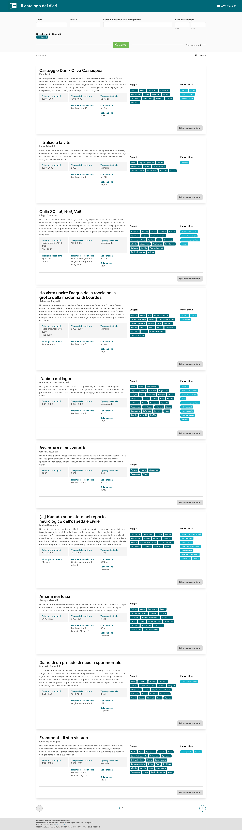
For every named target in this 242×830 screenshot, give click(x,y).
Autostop (134, 470)
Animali (141, 387)
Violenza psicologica (157, 331)
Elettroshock (135, 534)
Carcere (172, 232)
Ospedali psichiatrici (166, 542)
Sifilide (167, 546)
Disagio (193, 315)
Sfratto (144, 331)
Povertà (159, 327)
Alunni (133, 682)
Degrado (153, 682)
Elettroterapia (148, 534)
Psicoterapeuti (187, 407)
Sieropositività (187, 752)
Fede (159, 323)
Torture (196, 558)
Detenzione (135, 236)
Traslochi (185, 419)
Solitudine (159, 98)
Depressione (152, 90)
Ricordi (133, 698)
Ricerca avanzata (194, 45)
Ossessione (154, 403)
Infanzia (134, 244)
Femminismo (164, 90)
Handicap (161, 686)
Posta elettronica (187, 94)
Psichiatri (164, 403)
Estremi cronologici (184, 19)
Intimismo (185, 163)
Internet (184, 90)
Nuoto (144, 403)
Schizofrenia (146, 625)
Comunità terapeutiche (139, 756)
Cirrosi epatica (152, 387)
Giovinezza (168, 240)
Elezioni (134, 686)
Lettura (154, 399)
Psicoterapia (147, 407)
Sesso (145, 772)
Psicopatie (163, 171)
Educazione (163, 682)
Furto (158, 764)
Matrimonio (156, 94)
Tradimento (135, 102)
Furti (159, 240)
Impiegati (161, 395)
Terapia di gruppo (188, 415)
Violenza (151, 252)
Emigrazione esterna (158, 236)
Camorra (185, 315)
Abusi (141, 752)
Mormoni (134, 542)
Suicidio (169, 98)
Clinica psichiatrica (161, 315)
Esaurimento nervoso (147, 686)
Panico (192, 90)
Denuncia (152, 391)
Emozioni (153, 613)
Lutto (162, 399)
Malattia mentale (159, 167)
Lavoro (146, 94)
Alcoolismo (135, 232)
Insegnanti (171, 686)
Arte (149, 315)
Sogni (159, 698)
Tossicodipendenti (156, 248)
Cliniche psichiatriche (189, 391)
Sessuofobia (186, 558)
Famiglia (160, 163)
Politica (166, 94)
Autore (73, 19)
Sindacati (150, 698)
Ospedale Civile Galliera (190, 554)
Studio (167, 411)
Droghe (145, 236)
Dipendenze (166, 756)
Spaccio (184, 244)
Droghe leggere (160, 760)
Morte (151, 768)
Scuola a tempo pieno (189, 682)
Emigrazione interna (138, 240)
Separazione (147, 98)
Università (143, 415)
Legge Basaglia (187, 538)
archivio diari (228, 5)
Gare (183, 399)
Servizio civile (136, 629)
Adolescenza (150, 752)
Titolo (39, 19)
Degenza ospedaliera (146, 163)
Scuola (168, 407)
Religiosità (159, 407)
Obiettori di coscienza (148, 542)
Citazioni (185, 387)
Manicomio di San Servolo (191, 546)
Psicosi (172, 171)
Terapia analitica (187, 98)
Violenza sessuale (137, 335)
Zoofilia (153, 415)
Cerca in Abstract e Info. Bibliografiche (122, 19)
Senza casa (186, 319)
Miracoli (143, 327)
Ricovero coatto (187, 411)
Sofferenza (147, 411)
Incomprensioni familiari (150, 617)
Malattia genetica (154, 621)
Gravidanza (167, 764)
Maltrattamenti (187, 542)
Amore (142, 90)
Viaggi (145, 474)
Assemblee (142, 682)
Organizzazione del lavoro (161, 690)
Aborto (133, 752)
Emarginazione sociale (166, 319)
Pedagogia (135, 694)
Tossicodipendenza (138, 252)
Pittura (151, 327)
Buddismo (162, 232)
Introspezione (136, 94)
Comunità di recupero (189, 232)
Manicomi (156, 538)
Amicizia (134, 90)
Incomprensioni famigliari (190, 240)
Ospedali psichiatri (137, 171)
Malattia (147, 167)
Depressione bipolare (189, 236)
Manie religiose (187, 550)
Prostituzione (157, 244)
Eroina (150, 764)
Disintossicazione (137, 760)
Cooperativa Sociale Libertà (191, 534)
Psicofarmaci (42, 37)
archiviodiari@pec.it (61, 825)
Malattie (143, 768)
